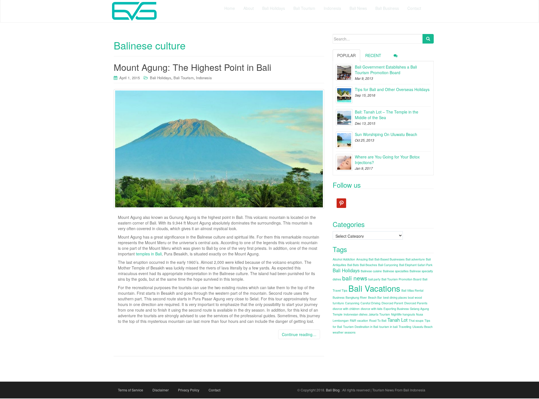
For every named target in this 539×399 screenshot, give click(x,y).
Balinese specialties (395, 271)
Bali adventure (415, 259)
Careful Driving (370, 303)
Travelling (405, 327)
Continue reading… (299, 334)
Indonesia (204, 77)
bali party (374, 279)
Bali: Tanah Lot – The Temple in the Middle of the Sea (386, 114)
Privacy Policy (188, 389)
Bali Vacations (374, 288)
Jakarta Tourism (379, 314)
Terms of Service (130, 389)
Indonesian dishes (355, 314)
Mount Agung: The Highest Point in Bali (192, 66)
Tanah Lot (397, 319)
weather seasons (344, 332)
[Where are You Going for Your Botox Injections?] (344, 162)
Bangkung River (356, 297)
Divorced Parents (415, 303)
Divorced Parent (392, 303)
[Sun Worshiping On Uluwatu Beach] (344, 140)
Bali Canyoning (388, 265)
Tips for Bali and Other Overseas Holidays (392, 89)
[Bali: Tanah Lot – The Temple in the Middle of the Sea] (344, 117)
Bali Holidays (160, 77)
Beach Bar (375, 297)
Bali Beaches (368, 265)
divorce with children (346, 309)
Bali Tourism (183, 77)
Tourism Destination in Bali (360, 327)
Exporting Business (396, 309)
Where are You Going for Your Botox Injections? (387, 159)
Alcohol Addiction (344, 259)
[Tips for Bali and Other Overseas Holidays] (344, 95)
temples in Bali (149, 254)
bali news (354, 278)
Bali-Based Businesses (389, 259)
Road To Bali (377, 320)
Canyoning (352, 303)
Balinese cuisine (371, 271)
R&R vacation (359, 320)
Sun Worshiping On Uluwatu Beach (386, 134)
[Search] (428, 39)
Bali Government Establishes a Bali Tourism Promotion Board (386, 69)
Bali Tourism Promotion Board (401, 279)
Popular (346, 55)
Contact (214, 389)
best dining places (395, 297)
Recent (373, 55)
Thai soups (416, 320)
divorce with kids (371, 309)
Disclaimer (160, 389)
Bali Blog (333, 389)
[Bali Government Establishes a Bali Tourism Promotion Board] (344, 72)
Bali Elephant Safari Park (415, 265)
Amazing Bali (364, 259)
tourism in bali (388, 327)
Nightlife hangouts (403, 314)
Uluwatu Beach (422, 327)
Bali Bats (353, 265)
